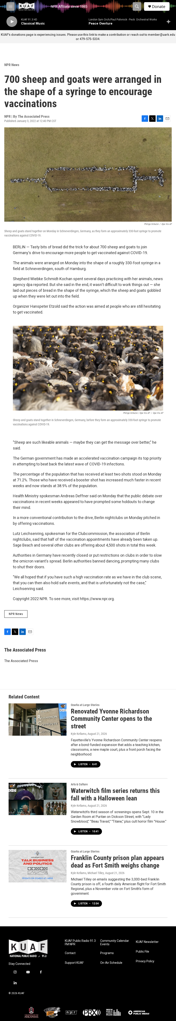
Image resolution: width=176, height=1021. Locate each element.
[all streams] (169, 21)
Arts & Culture (79, 784)
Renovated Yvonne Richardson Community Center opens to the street (111, 718)
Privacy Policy (145, 961)
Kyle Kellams (78, 733)
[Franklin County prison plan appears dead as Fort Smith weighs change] (38, 866)
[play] (11, 21)
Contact (70, 953)
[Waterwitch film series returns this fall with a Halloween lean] (38, 799)
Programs (107, 953)
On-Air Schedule (111, 962)
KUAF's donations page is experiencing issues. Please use (42, 34)
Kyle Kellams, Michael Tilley (87, 873)
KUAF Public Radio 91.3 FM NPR (80, 942)
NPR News (11, 65)
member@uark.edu (161, 34)
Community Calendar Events (114, 942)
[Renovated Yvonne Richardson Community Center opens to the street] (38, 719)
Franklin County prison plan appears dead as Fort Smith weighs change (117, 861)
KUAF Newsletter (147, 942)
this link (88, 34)
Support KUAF (74, 962)
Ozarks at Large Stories (85, 705)
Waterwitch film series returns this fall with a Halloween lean (115, 794)
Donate (158, 6)
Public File (142, 951)
